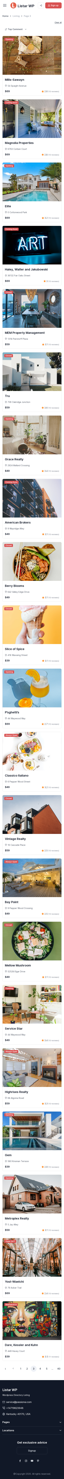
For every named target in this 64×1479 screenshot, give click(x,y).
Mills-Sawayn (14, 79)
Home (5, 16)
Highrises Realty (16, 1092)
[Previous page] (5, 1369)
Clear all (58, 22)
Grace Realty (14, 459)
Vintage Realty (15, 839)
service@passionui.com (19, 1402)
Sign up (54, 5)
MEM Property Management (25, 333)
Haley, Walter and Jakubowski (26, 269)
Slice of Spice (14, 649)
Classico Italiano (16, 775)
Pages (6, 1422)
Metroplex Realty (17, 1218)
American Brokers (18, 522)
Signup (32, 1450)
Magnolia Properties (19, 143)
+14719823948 (14, 1408)
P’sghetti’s (12, 712)
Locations (8, 1430)
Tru (7, 396)
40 (58, 1368)
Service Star (14, 1028)
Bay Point (11, 902)
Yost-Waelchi (14, 1281)
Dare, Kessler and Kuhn (21, 1345)
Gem (8, 1155)
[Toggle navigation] (4, 5)
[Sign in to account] (41, 5)
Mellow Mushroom (18, 965)
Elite (8, 206)
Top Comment (15, 29)
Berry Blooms (14, 586)
